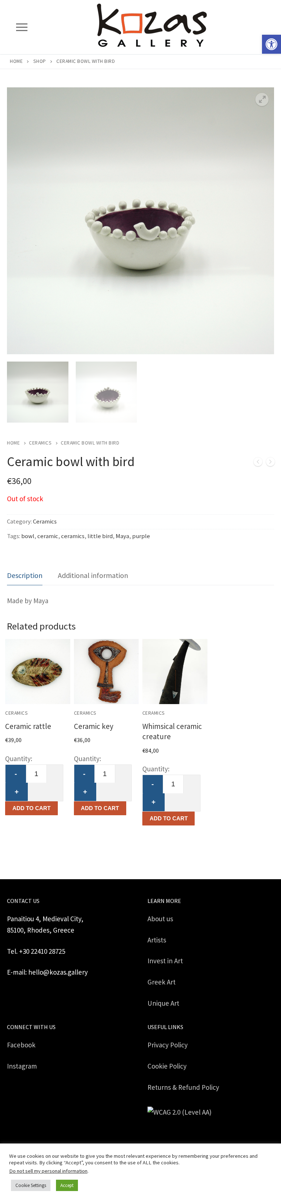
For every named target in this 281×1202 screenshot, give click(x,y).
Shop (39, 61)
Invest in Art (165, 960)
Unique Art (163, 1003)
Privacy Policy (167, 1044)
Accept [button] (67, 1185)
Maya (122, 536)
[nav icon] (21, 27)
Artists (156, 939)
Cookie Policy (167, 1066)
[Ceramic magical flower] (258, 463)
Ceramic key (93, 726)
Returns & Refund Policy (183, 1087)
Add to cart (31, 808)
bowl (27, 536)
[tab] (24, 575)
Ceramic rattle (28, 726)
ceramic (47, 536)
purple (141, 536)
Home (16, 61)
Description (24, 575)
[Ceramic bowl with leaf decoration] (270, 463)
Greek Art (161, 982)
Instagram (22, 1066)
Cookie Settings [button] (30, 1185)
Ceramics (40, 443)
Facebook (21, 1044)
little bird (100, 536)
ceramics (73, 536)
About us (160, 918)
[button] (271, 44)
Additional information (93, 575)
